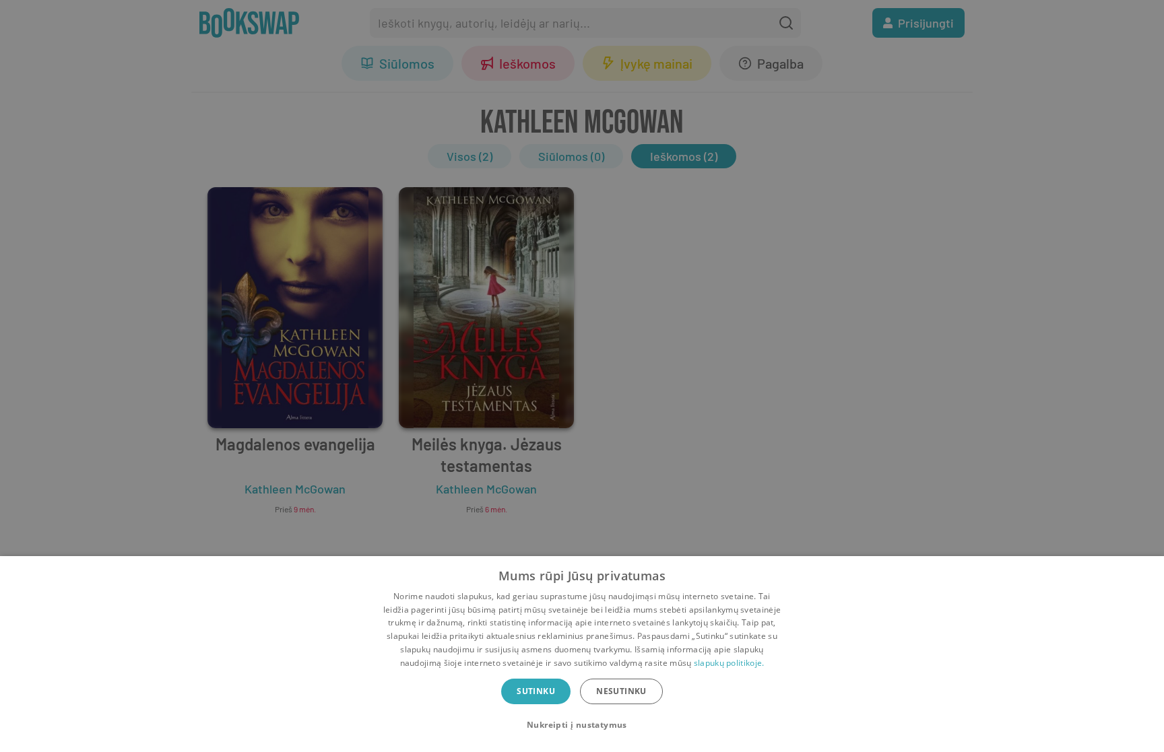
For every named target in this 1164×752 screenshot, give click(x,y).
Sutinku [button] (536, 691)
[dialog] (582, 654)
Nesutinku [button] (621, 691)
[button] (582, 725)
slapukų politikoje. (729, 663)
